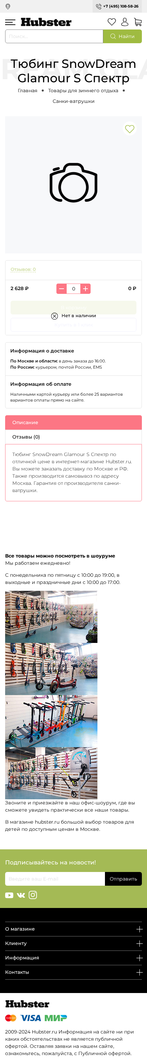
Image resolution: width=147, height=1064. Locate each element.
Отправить (123, 879)
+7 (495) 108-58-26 (120, 6)
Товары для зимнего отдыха (83, 90)
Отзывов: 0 (23, 269)
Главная (27, 90)
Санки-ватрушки (74, 101)
